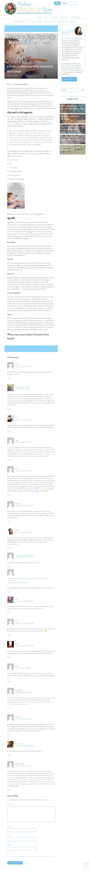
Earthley (65, 70)
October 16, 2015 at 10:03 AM (24, 623)
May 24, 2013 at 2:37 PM (23, 389)
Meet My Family (69, 79)
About (46, 17)
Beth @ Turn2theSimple (22, 387)
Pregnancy (72, 21)
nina (8, 75)
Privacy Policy (64, 17)
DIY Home (31, 21)
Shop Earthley (75, 17)
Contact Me (54, 17)
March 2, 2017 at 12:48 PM (23, 719)
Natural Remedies (19, 21)
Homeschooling (62, 21)
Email (9, 836)
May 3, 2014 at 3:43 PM (23, 557)
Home (39, 17)
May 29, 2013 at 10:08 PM (23, 471)
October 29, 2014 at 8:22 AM (18, 583)
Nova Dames (19, 743)
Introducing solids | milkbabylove (25, 555)
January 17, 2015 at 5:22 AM (24, 601)
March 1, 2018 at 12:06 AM (23, 766)
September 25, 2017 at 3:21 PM (25, 746)
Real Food (39, 21)
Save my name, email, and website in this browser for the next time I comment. (31, 856)
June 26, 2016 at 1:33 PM (23, 692)
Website (9, 845)
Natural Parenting (50, 21)
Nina (11, 84)
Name (9, 826)
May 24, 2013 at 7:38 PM (23, 442)
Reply (9, 378)
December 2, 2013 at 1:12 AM (24, 506)
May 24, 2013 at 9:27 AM (23, 367)
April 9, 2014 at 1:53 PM (22, 532)
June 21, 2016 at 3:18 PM (23, 668)
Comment (10, 805)
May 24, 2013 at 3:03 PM (23, 420)
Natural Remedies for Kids (71, 64)
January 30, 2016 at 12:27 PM (24, 646)
